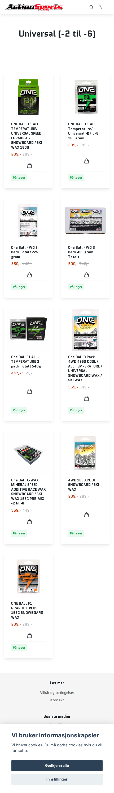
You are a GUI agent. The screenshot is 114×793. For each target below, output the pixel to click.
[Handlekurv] (99, 7)
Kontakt (57, 700)
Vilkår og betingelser (57, 692)
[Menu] (108, 7)
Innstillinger (57, 779)
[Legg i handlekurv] (29, 165)
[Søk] (91, 7)
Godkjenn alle (57, 765)
